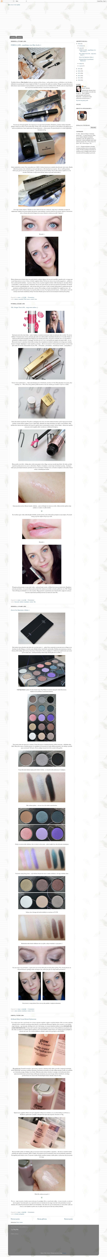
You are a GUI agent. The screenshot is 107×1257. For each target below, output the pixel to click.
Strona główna (42, 1219)
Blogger (64, 1253)
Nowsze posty (15, 1219)
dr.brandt (16, 1214)
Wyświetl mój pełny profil (82, 100)
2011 (79, 78)
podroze (20, 37)
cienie (15, 1011)
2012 (79, 75)
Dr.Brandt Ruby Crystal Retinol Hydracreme (23, 1019)
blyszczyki (16, 602)
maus (85, 86)
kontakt (13, 37)
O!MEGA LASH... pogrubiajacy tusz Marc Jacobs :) (26, 45)
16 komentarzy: (31, 1212)
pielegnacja (21, 1214)
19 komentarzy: (31, 297)
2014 (79, 71)
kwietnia (81, 45)
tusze (36, 299)
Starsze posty (68, 1219)
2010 (79, 80)
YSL (35, 602)
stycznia (81, 66)
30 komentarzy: (31, 600)
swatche (32, 299)
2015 (79, 68)
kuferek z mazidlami (18, 299)
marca (80, 48)
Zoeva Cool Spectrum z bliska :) (20, 610)
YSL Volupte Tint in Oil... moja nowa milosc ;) (24, 307)
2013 (79, 73)
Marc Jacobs (27, 299)
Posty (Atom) (20, 1222)
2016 (79, 43)
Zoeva (32, 1011)
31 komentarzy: (31, 1009)
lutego (80, 63)
